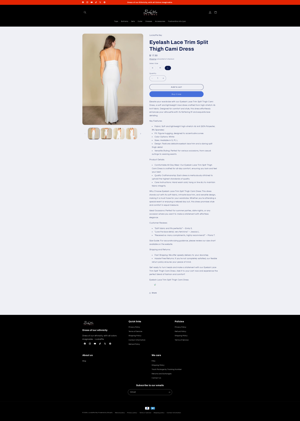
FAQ (153, 361)
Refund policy (120, 412)
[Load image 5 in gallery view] (119, 133)
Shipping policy (159, 412)
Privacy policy (132, 412)
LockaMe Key (93, 412)
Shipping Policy (135, 336)
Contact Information (137, 340)
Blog (84, 361)
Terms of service (145, 412)
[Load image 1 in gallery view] (93, 133)
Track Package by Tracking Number (167, 369)
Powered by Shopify (105, 412)
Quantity (152, 73)
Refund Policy (134, 344)
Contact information (174, 412)
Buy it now (176, 94)
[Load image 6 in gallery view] (131, 133)
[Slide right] (140, 133)
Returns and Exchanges (161, 374)
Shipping (152, 59)
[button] (85, 12)
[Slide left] (85, 133)
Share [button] (154, 293)
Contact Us (156, 378)
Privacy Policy (134, 327)
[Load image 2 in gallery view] (106, 133)
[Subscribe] (169, 392)
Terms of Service (135, 331)
